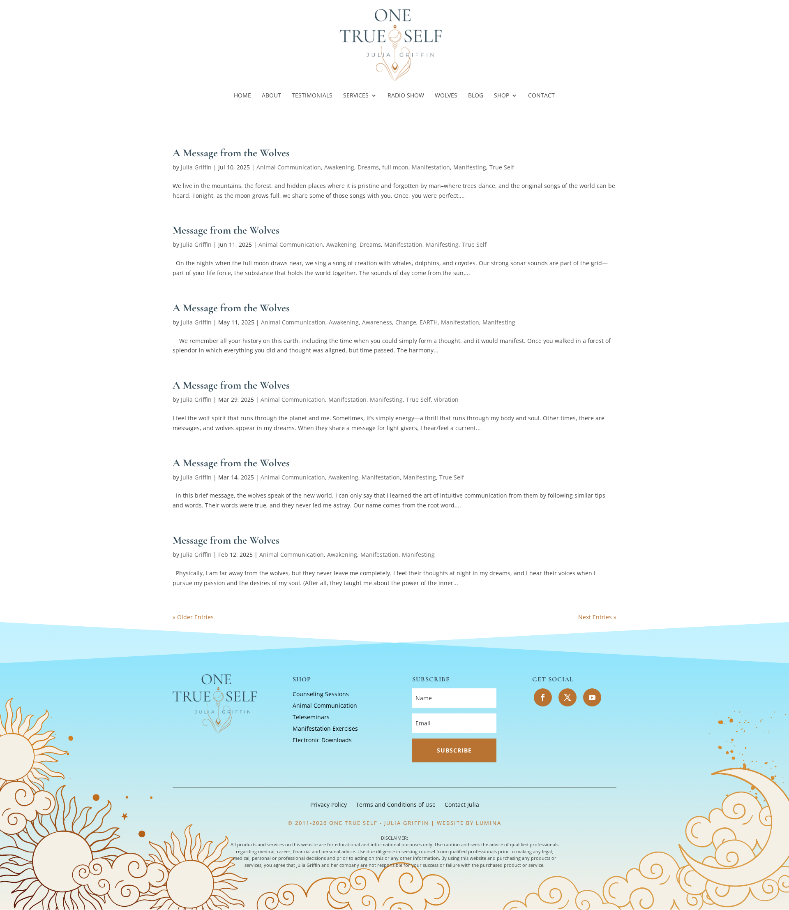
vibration (446, 399)
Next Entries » (597, 617)
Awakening (339, 167)
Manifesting (469, 167)
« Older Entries (193, 617)
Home (242, 96)
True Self (501, 167)
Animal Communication (288, 167)
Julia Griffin (196, 167)
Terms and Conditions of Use (396, 805)
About (271, 96)
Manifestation (431, 167)
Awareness (377, 322)
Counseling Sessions (321, 694)
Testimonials (312, 96)
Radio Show (406, 96)
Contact (541, 96)
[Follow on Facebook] (543, 697)
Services (356, 96)
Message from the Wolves (226, 230)
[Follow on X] (567, 697)
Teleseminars (311, 717)
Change (405, 322)
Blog (475, 96)
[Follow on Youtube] (592, 697)
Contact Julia (462, 805)
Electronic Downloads (322, 740)
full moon (395, 167)
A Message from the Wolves (231, 152)
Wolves (446, 96)
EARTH (429, 322)
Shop (501, 96)
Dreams (368, 167)
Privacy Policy (328, 805)
